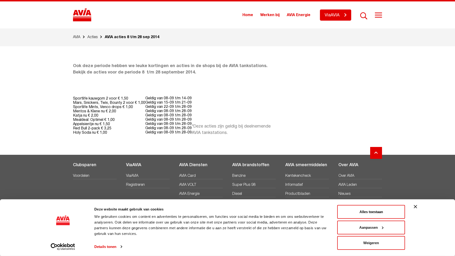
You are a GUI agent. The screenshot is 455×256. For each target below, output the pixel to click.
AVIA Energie (298, 15)
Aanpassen (368, 227)
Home (247, 15)
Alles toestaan (371, 212)
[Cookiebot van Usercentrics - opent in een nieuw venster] (63, 246)
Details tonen (105, 247)
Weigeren (371, 243)
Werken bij (270, 15)
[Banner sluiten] (415, 206)
